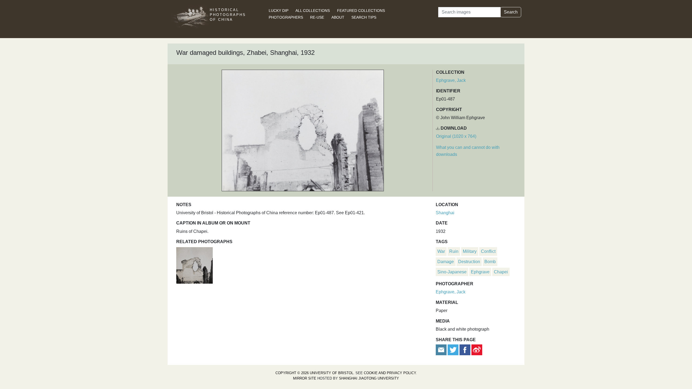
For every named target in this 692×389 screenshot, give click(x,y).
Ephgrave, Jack (451, 80)
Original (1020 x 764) (456, 136)
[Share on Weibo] (476, 349)
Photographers (286, 17)
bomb (490, 261)
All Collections (312, 10)
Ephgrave (480, 272)
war (441, 251)
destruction (469, 261)
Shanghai (445, 212)
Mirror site (304, 378)
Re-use (317, 17)
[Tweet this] (454, 349)
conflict (488, 251)
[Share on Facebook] (465, 349)
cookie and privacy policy (390, 373)
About (337, 17)
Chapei (501, 272)
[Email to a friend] (442, 349)
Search (511, 12)
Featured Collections (361, 10)
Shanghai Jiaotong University (369, 378)
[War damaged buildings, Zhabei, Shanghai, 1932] (194, 265)
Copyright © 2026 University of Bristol (314, 373)
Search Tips (363, 17)
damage (445, 261)
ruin (453, 251)
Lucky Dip (278, 10)
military (470, 251)
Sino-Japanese (452, 272)
